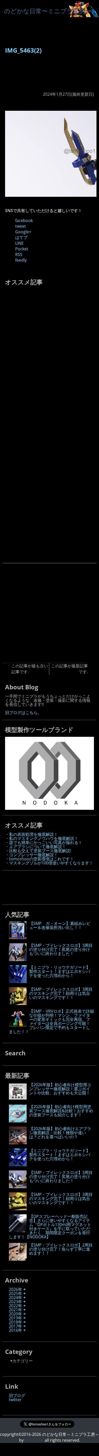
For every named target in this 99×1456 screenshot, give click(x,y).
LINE (19, 243)
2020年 (15, 1314)
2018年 (15, 1322)
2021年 (15, 1310)
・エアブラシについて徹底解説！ (35, 846)
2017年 (15, 1326)
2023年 (15, 1301)
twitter (15, 1399)
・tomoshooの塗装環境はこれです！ (39, 859)
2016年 (15, 1330)
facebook (24, 220)
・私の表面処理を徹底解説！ (31, 834)
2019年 (15, 1318)
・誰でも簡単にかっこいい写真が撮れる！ (43, 842)
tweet (20, 226)
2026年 (15, 1289)
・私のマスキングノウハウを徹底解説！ (41, 838)
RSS (18, 254)
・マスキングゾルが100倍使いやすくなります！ (49, 863)
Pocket (21, 249)
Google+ (23, 232)
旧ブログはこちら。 (23, 712)
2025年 (15, 1293)
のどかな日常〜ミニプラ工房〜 (47, 11)
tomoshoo (34, 1440)
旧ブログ (17, 1395)
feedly (21, 260)
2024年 (15, 1297)
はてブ (21, 237)
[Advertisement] (26, 75)
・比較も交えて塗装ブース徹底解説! (38, 850)
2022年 (15, 1305)
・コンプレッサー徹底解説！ (31, 855)
